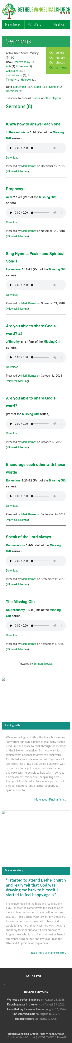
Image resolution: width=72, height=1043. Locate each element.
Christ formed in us (23, 1014)
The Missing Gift (20, 601)
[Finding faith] (36, 680)
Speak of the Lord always (28, 536)
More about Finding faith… (50, 799)
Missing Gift (47, 197)
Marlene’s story (14, 870)
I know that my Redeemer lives (23, 1009)
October (36, 87)
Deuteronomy (22, 62)
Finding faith (12, 725)
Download (12, 157)
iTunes (36, 98)
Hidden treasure (24, 1019)
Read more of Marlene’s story (48, 953)
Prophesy (14, 188)
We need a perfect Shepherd (23, 1000)
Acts (8, 66)
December (12, 91)
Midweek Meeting (17, 171)
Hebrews (26, 80)
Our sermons (58, 67)
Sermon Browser (43, 664)
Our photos (57, 62)
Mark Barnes (28, 166)
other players (52, 98)
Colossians (12, 71)
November (52, 87)
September (19, 87)
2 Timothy (13, 341)
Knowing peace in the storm (23, 1004)
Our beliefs (56, 52)
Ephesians (22, 66)
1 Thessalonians (17, 132)
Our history (57, 57)
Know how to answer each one (33, 124)
